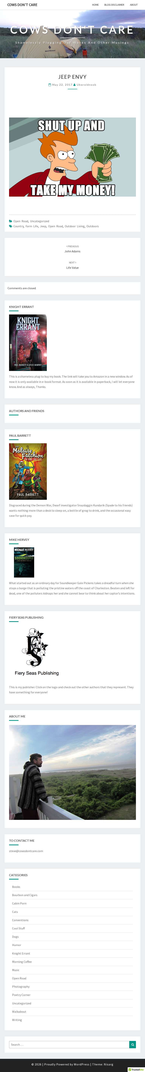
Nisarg (108, 1064)
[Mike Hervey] (24, 563)
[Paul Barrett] (28, 473)
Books (16, 887)
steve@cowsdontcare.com (26, 851)
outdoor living (75, 226)
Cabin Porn (19, 903)
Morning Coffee (22, 962)
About (134, 4)
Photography (20, 986)
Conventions (20, 920)
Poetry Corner (21, 995)
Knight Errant (21, 953)
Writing (17, 1020)
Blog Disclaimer (114, 4)
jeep (43, 226)
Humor (16, 945)
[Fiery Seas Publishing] (37, 654)
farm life (31, 226)
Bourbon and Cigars (24, 895)
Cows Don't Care (22, 4)
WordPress (81, 1064)
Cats (15, 912)
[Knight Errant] (28, 344)
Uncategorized (39, 221)
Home (95, 4)
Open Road (20, 221)
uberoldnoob (86, 84)
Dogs (15, 936)
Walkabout (19, 1011)
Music (15, 970)
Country (18, 226)
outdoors (92, 226)
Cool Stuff (18, 928)
